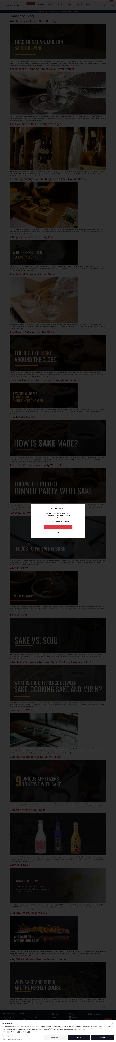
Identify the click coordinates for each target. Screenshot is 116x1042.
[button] (58, 527)
